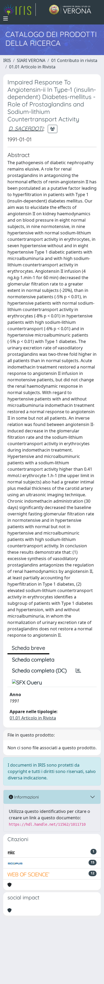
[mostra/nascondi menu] (5, 18)
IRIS (7, 60)
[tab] (78, 670)
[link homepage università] (70, 9)
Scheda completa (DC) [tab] (39, 670)
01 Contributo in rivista (74, 60)
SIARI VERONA (31, 60)
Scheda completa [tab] (33, 659)
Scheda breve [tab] (28, 647)
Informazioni (26, 797)
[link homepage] (19, 9)
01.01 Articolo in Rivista (32, 67)
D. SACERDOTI (26, 128)
